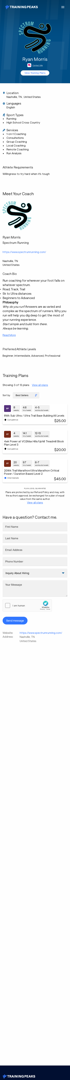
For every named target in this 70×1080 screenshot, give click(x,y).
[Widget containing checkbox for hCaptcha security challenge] (27, 605)
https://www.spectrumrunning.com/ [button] (24, 251)
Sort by (6, 395)
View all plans (40, 384)
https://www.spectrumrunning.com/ (41, 632)
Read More (9, 335)
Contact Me (38, 65)
